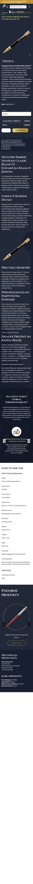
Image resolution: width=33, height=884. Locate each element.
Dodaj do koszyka (20, 130)
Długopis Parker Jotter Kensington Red (16, 635)
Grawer (4, 110)
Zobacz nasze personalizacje (10, 332)
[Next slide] (28, 441)
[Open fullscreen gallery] (29, 55)
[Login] (7, 7)
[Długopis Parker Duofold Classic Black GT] (16, 42)
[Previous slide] (4, 441)
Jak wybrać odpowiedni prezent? (12, 364)
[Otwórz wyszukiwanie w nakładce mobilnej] (18, 6)
